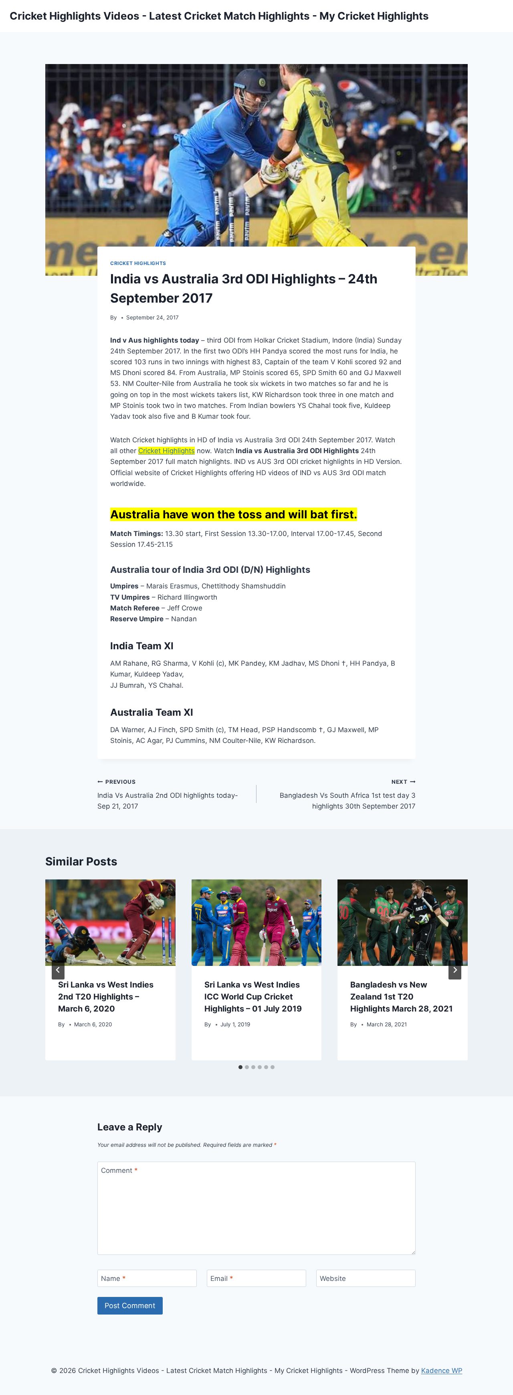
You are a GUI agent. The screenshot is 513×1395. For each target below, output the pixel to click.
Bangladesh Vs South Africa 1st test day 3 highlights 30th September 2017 (348, 795)
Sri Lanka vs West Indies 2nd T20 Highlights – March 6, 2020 (105, 997)
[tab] (240, 1067)
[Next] (454, 970)
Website (333, 1279)
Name (113, 1279)
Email (221, 1279)
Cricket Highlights (138, 263)
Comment (119, 1170)
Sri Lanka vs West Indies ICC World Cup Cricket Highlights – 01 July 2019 (253, 997)
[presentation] (110, 922)
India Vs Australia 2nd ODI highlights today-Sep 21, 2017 (167, 795)
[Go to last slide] (58, 970)
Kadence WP (442, 1371)
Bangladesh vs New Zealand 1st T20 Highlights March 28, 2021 (401, 997)
